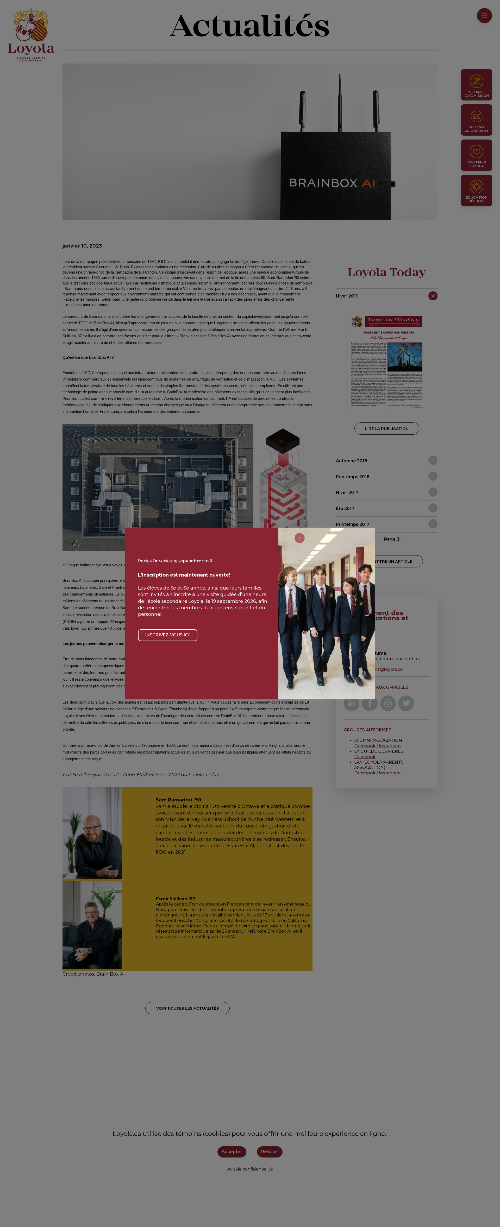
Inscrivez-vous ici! (167, 635)
